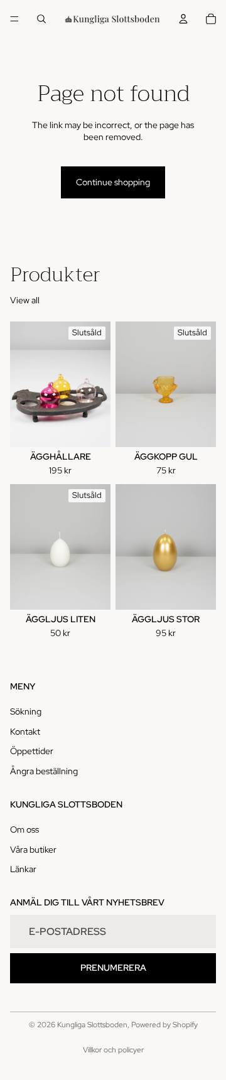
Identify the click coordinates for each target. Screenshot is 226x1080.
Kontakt (25, 731)
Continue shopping (113, 182)
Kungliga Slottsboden (92, 1025)
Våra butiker (33, 849)
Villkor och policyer (113, 1050)
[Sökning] (41, 19)
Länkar (23, 869)
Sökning (25, 711)
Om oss (24, 829)
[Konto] (183, 19)
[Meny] (14, 18)
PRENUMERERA (113, 967)
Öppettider (31, 751)
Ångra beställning (44, 771)
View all (25, 300)
